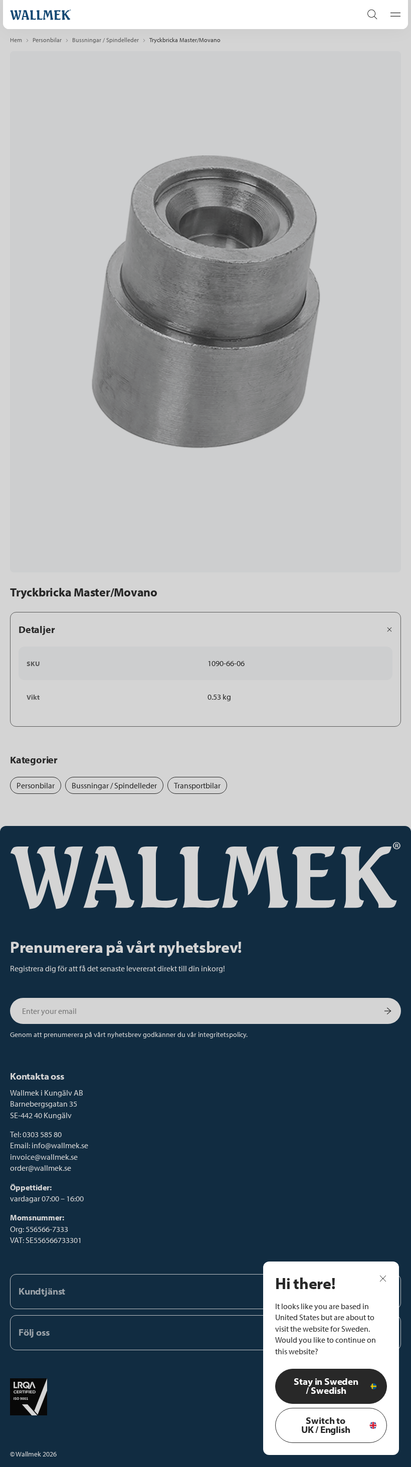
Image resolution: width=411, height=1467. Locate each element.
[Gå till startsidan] (175, 15)
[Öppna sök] (372, 14)
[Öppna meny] (392, 14)
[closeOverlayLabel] (383, 1278)
